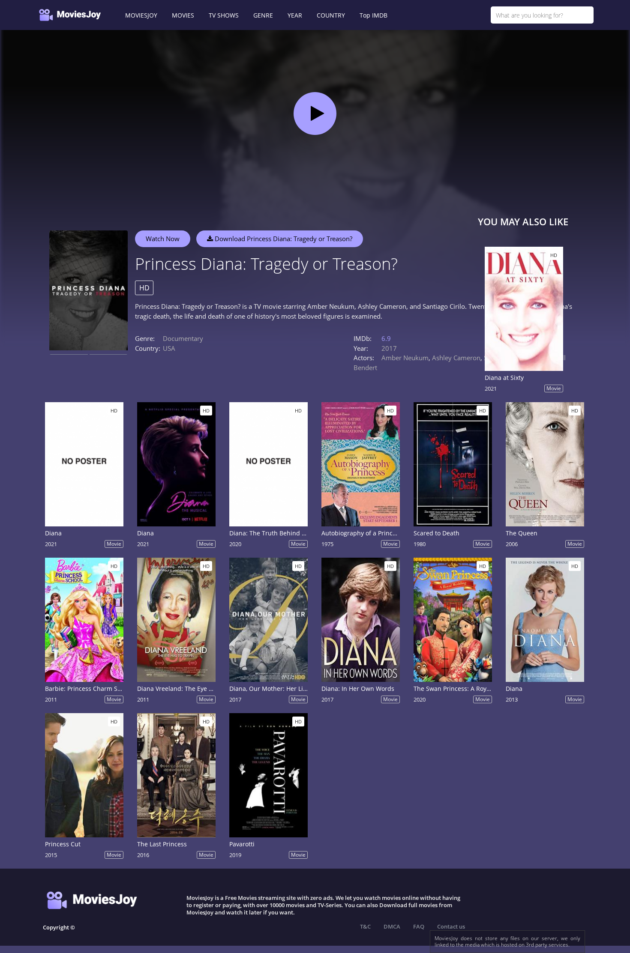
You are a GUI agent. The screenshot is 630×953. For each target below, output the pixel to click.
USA (169, 348)
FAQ (418, 926)
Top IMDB (373, 15)
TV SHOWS (224, 15)
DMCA (392, 926)
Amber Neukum (405, 357)
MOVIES (183, 15)
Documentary (183, 338)
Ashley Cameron (456, 357)
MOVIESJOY (141, 15)
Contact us (451, 926)
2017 (389, 348)
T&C (365, 926)
